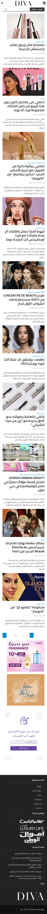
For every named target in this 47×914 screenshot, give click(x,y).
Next (5, 635)
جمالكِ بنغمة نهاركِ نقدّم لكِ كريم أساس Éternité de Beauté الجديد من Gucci (24, 547)
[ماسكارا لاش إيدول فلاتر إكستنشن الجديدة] (25, 26)
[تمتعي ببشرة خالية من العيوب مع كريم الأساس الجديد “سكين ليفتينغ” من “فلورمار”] (23, 145)
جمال (6, 9)
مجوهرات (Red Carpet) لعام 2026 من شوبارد (25, 871)
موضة (34, 356)
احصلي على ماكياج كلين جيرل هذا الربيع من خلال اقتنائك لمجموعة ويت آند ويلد (24, 106)
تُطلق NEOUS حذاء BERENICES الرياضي (28, 853)
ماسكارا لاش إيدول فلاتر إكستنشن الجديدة (27, 47)
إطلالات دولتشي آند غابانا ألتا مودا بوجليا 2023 (24, 362)
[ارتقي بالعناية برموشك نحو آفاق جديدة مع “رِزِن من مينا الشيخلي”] (23, 396)
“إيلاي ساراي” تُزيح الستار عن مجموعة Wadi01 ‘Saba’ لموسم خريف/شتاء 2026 (25, 877)
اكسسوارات (37, 803)
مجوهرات (38, 799)
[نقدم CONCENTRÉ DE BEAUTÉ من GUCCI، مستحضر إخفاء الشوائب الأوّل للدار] (23, 275)
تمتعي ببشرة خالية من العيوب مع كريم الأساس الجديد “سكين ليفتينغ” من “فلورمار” (25, 172)
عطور (29, 475)
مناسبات (38, 808)
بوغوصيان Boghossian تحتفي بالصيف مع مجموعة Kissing (26, 859)
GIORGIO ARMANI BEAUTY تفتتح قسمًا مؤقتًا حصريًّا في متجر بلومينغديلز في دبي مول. (24, 484)
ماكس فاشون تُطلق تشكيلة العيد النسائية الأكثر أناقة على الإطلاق (24, 866)
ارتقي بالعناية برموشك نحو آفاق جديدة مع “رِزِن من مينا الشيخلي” (25, 421)
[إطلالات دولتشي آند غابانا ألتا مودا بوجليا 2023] (23, 339)
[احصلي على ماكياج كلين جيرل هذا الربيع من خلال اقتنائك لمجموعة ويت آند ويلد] (23, 81)
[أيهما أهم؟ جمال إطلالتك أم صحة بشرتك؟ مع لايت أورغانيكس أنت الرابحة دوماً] (23, 211)
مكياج (38, 42)
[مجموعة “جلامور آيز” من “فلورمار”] (23, 587)
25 (15, 635)
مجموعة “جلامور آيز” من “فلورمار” (27, 609)
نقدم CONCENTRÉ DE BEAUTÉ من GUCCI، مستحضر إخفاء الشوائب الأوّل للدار (23, 299)
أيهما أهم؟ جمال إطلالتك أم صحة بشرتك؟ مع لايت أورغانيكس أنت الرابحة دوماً (24, 235)
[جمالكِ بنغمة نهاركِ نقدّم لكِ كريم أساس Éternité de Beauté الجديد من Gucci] (23, 523)
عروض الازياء (36, 790)
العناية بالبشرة (40, 163)
